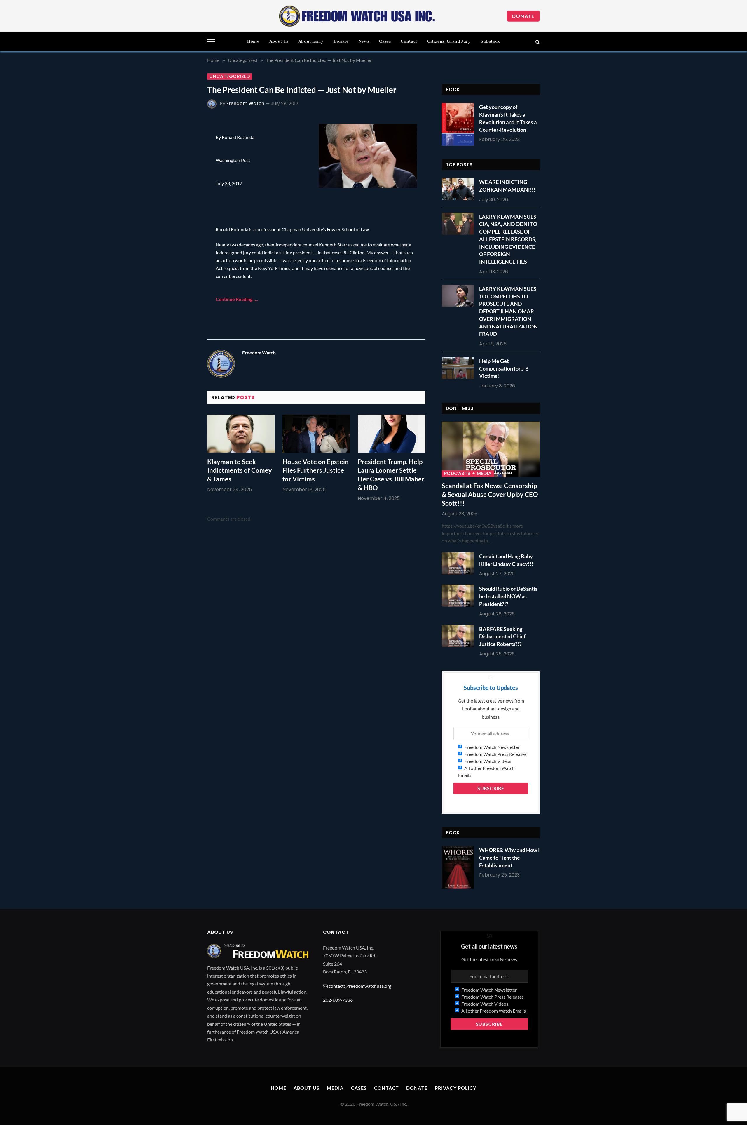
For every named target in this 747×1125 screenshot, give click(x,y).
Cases (385, 41)
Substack (490, 41)
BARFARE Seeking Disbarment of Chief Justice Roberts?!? (502, 636)
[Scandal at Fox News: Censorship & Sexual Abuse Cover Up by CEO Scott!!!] (491, 449)
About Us (278, 41)
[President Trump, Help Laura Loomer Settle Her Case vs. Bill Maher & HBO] (391, 434)
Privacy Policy (456, 1088)
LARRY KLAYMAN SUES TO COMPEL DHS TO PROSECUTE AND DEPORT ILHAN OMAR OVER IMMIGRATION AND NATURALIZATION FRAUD (508, 311)
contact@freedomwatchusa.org (360, 986)
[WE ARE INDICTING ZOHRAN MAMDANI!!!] (459, 189)
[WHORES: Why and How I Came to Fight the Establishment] (458, 867)
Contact (409, 41)
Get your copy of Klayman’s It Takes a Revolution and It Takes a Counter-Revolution (508, 118)
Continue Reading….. (237, 299)
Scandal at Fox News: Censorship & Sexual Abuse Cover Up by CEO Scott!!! (490, 494)
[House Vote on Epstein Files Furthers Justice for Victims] (316, 434)
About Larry (311, 41)
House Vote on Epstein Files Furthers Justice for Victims (315, 470)
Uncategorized (230, 76)
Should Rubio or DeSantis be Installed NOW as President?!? (508, 596)
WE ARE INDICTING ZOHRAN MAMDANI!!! (507, 186)
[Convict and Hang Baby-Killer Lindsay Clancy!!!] (459, 563)
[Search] (537, 41)
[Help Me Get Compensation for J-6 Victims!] (459, 368)
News (364, 41)
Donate (523, 16)
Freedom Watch (245, 103)
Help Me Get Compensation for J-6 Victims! (503, 368)
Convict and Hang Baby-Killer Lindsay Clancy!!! (507, 560)
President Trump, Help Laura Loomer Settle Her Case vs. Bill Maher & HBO (391, 475)
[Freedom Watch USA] (357, 16)
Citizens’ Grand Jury (449, 41)
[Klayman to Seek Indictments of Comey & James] (241, 434)
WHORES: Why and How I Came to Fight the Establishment (509, 857)
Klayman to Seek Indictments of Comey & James (239, 470)
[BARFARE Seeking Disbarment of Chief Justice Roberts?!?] (459, 636)
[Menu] (211, 41)
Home (253, 41)
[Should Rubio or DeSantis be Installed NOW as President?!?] (459, 596)
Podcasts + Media (468, 473)
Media (335, 1088)
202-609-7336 (338, 1000)
